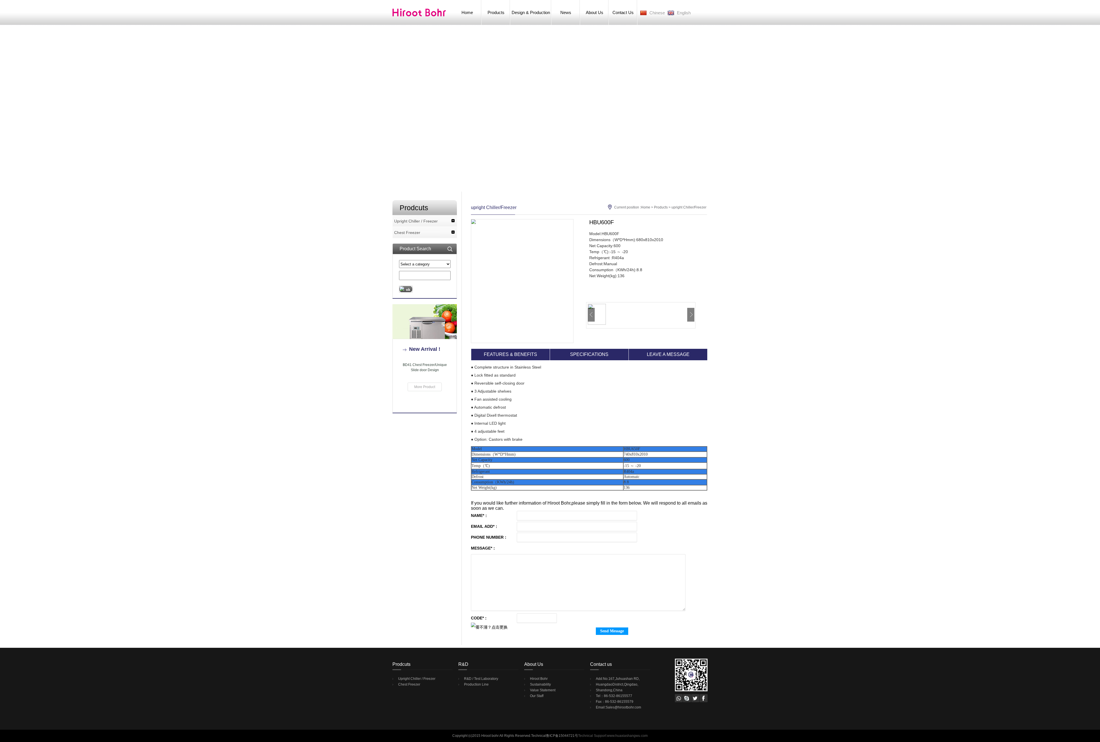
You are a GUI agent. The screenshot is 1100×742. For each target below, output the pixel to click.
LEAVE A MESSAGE (668, 354)
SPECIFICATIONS (589, 354)
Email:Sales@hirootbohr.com (618, 707)
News (565, 12)
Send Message (612, 631)
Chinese (657, 12)
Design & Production (531, 12)
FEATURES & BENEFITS (510, 354)
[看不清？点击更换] (489, 627)
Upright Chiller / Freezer (416, 221)
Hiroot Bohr (539, 679)
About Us (594, 12)
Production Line (476, 684)
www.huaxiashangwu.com (627, 736)
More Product (424, 387)
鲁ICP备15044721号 (562, 736)
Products (496, 12)
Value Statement (542, 690)
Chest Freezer (407, 232)
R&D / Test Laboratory (481, 679)
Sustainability (540, 684)
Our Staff (536, 696)
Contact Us (623, 12)
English (684, 12)
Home (467, 12)
